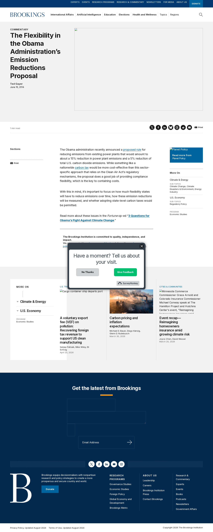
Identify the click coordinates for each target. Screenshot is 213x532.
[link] (33, 302)
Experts (75, 2)
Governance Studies (120, 484)
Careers (147, 485)
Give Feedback (125, 272)
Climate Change (178, 186)
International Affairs (62, 14)
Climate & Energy (179, 179)
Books (179, 494)
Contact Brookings (153, 499)
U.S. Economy (177, 197)
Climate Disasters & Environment (182, 187)
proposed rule (132, 149)
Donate (196, 3)
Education (110, 14)
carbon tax (82, 167)
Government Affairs (186, 509)
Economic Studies (178, 214)
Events (86, 2)
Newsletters (154, 2)
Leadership (149, 480)
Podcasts (181, 499)
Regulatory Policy (178, 204)
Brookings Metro (119, 507)
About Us (182, 2)
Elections (124, 14)
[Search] (201, 14)
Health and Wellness (145, 14)
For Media (168, 2)
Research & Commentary (130, 2)
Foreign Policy (117, 494)
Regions (174, 14)
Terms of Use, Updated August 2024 (66, 528)
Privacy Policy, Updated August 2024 (28, 528)
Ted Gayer (16, 83)
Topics (163, 14)
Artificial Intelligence (89, 14)
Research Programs (103, 2)
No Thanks (88, 272)
